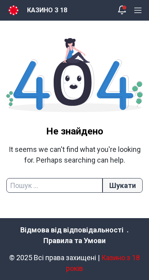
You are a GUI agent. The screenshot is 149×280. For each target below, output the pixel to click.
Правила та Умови (74, 240)
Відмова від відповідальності (72, 230)
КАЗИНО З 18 (47, 10)
